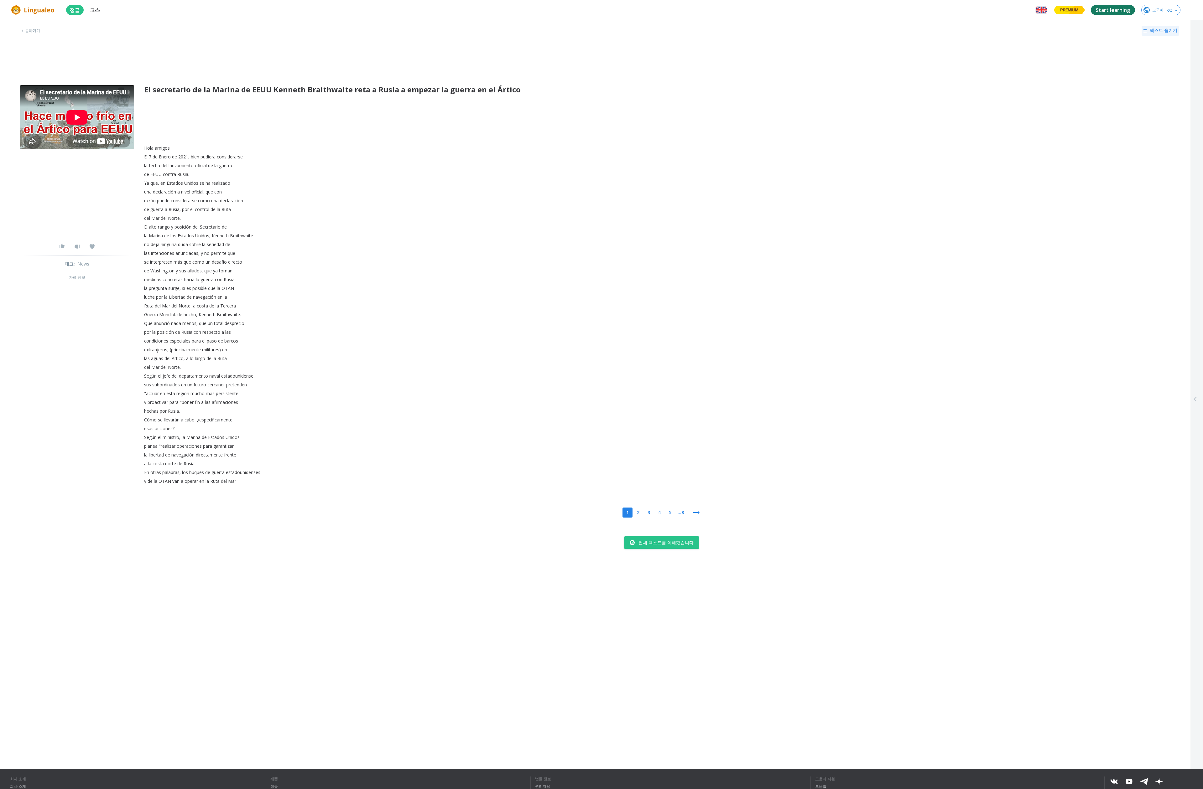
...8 (681, 512)
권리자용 (542, 786)
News (83, 264)
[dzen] (1159, 781)
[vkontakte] (1114, 781)
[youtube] (1129, 781)
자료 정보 (77, 277)
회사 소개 (18, 786)
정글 (274, 786)
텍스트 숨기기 (1163, 30)
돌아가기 (32, 31)
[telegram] (1144, 781)
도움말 (820, 786)
